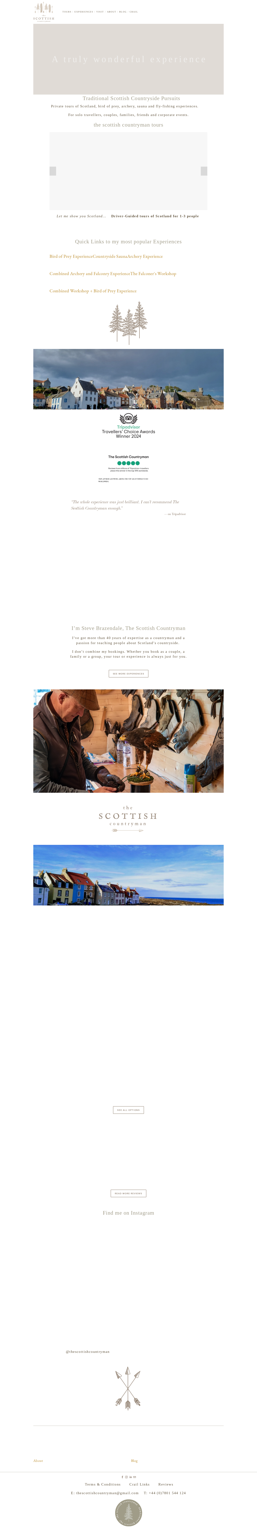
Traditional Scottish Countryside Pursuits (131, 98)
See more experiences (128, 673)
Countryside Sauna (110, 256)
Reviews (165, 1484)
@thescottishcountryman (88, 1352)
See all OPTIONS (128, 1110)
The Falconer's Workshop (153, 274)
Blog (123, 12)
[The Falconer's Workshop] (153, 267)
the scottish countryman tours (128, 125)
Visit (100, 12)
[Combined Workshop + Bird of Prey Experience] (93, 284)
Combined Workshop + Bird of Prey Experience (93, 291)
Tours (66, 12)
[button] (53, 171)
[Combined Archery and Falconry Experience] (90, 267)
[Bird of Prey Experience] (71, 250)
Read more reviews (128, 1193)
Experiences (84, 12)
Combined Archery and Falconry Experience (90, 274)
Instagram (142, 1213)
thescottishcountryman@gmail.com (107, 1493)
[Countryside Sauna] (110, 250)
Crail (134, 12)
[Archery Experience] (145, 250)
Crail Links (139, 1484)
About (111, 12)
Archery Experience (145, 256)
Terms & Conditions (103, 1484)
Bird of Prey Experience (71, 256)
